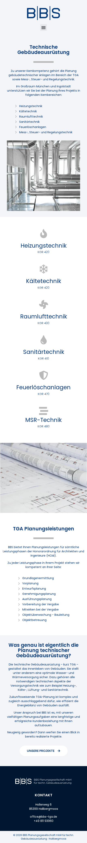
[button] (43, 27)
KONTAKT (43, 795)
